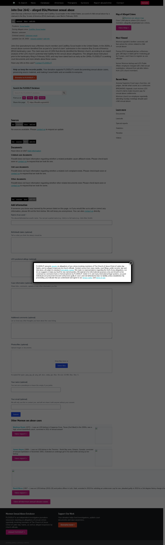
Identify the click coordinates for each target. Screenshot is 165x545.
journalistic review (67, 270)
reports (54, 266)
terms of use (100, 278)
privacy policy (88, 278)
